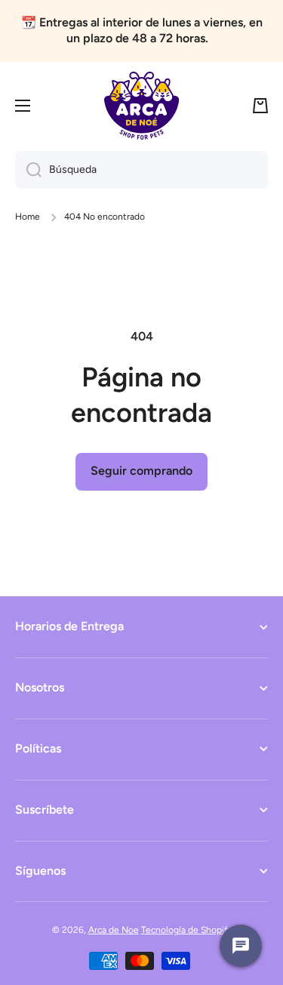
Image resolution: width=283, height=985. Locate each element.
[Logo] (142, 106)
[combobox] (141, 170)
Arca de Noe (113, 930)
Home (27, 216)
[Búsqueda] (28, 170)
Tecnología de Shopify (186, 930)
